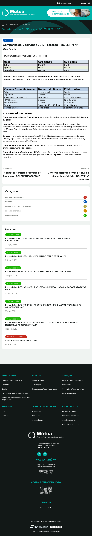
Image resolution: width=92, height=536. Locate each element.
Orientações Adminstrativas (72, 380)
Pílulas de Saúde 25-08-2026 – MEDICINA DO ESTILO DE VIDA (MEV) (35, 256)
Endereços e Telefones (70, 416)
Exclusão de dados (69, 411)
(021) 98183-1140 (46, 473)
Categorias (14, 24)
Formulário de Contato (70, 424)
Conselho (5, 385)
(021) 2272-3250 (46, 487)
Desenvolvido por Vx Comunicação (46, 531)
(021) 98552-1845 (46, 493)
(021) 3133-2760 (46, 489)
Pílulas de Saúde (11, 215)
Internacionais (37, 420)
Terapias (5, 416)
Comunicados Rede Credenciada (18, 206)
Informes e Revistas (13, 211)
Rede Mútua (66, 385)
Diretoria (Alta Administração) (12, 380)
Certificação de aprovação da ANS (15, 393)
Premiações (36, 411)
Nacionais (36, 416)
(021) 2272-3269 (46, 507)
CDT (3, 411)
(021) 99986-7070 (46, 471)
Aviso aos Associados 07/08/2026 (21, 340)
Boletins (27, 24)
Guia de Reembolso (69, 393)
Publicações (37, 385)
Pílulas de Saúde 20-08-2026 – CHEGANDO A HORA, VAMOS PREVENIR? (38, 271)
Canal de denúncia (69, 420)
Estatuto (5, 389)
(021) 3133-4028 (46, 491)
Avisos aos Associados (14, 197)
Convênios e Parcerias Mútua (73, 389)
